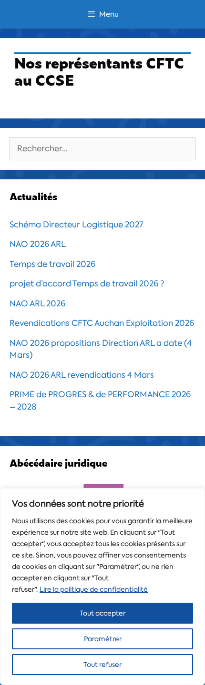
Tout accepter (102, 613)
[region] (102, 586)
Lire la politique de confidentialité (94, 589)
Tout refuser (102, 664)
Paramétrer (103, 639)
